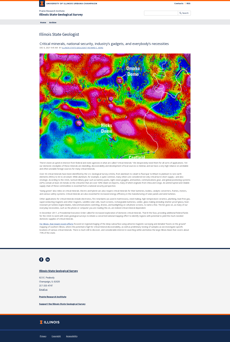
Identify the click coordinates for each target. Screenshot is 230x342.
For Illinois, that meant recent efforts (56, 223)
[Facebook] (41, 260)
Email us (43, 289)
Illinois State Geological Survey (61, 15)
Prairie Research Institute (52, 11)
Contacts (178, 3)
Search (185, 13)
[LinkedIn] (48, 260)
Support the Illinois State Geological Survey (62, 304)
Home (43, 22)
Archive (52, 22)
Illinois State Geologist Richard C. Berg (82, 47)
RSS (188, 3)
